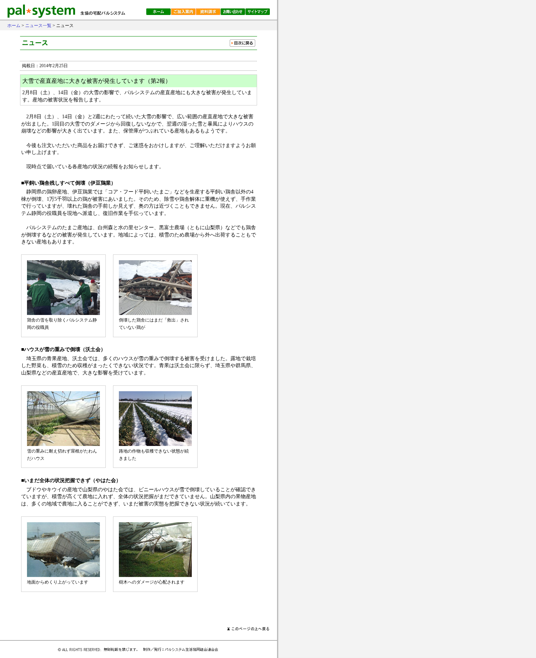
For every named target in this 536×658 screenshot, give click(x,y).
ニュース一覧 (38, 25)
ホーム (13, 25)
